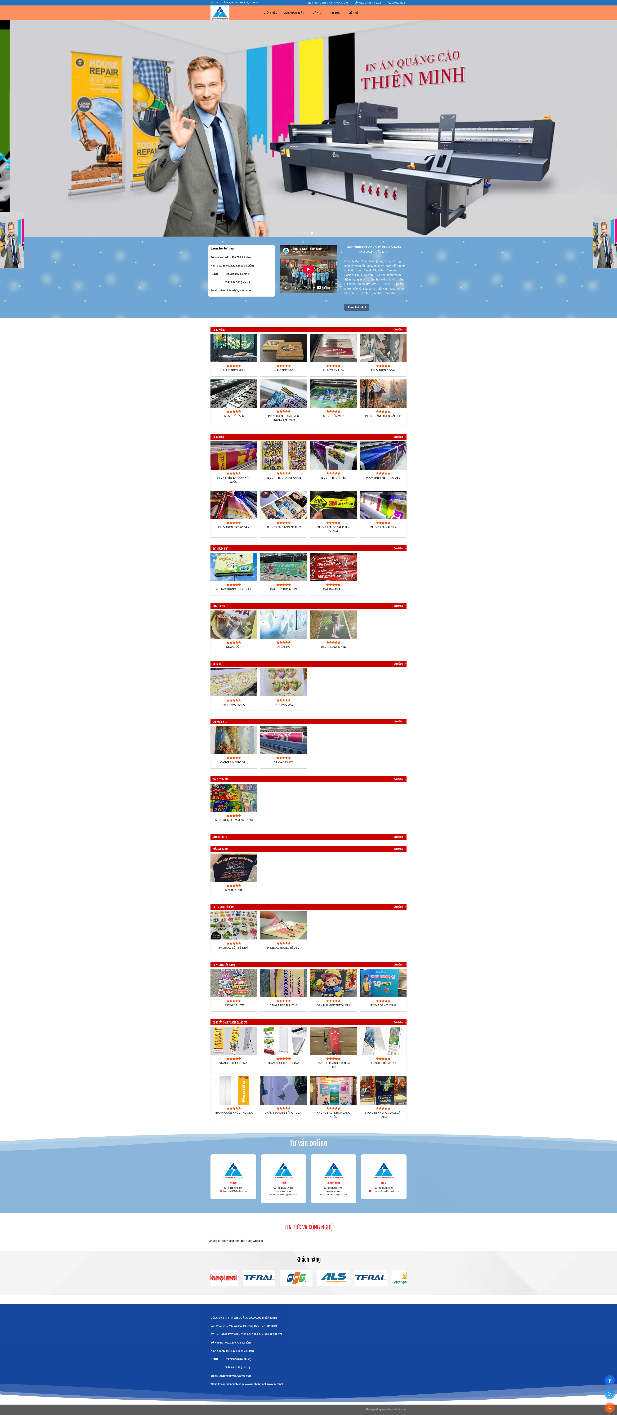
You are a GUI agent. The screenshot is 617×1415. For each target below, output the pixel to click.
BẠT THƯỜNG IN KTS (283, 589)
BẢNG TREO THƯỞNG (284, 1005)
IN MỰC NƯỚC (234, 890)
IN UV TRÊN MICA (333, 416)
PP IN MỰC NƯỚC (234, 704)
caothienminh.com (232, 1384)
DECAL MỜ (284, 646)
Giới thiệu (270, 12)
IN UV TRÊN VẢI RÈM (333, 477)
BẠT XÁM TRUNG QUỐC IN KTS (234, 589)
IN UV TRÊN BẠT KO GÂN (233, 527)
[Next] (601, 128)
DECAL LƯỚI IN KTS (333, 646)
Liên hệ (353, 12)
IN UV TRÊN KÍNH (234, 370)
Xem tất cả (398, 329)
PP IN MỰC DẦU (284, 704)
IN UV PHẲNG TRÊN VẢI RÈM (383, 416)
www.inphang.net (255, 1384)
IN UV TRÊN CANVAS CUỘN (283, 477)
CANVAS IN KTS (284, 762)
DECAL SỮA (233, 646)
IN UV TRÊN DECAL (383, 370)
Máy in (317, 12)
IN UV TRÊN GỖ (283, 370)
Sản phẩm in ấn (293, 12)
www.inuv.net (275, 1384)
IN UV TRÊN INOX (333, 370)
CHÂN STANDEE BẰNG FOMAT (284, 1112)
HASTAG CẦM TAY (234, 1005)
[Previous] (16, 128)
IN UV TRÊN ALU (234, 416)
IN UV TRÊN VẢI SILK (383, 527)
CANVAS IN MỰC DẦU (233, 762)
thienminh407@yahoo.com (235, 290)
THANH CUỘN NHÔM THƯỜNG (234, 1112)
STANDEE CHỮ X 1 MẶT (234, 1063)
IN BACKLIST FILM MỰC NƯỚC (234, 820)
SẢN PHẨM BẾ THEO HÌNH (333, 1005)
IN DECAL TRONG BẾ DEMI (283, 947)
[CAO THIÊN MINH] (233, 12)
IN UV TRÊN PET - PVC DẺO (383, 477)
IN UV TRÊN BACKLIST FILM (283, 527)
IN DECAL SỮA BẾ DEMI (234, 947)
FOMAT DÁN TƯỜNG (383, 1005)
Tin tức (335, 12)
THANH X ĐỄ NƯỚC (383, 1063)
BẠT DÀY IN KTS (333, 589)
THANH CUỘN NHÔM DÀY (284, 1063)
